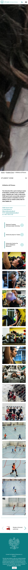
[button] (25, 528)
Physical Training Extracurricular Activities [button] (13, 225)
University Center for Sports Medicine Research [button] (12, 245)
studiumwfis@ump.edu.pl (12, 212)
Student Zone (10, 172)
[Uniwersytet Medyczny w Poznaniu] (10, 2)
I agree (14, 567)
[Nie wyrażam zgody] (26, 563)
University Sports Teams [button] (13, 234)
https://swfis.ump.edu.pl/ (8, 211)
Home (3, 172)
